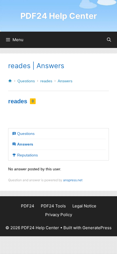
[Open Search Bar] (109, 40)
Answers (65, 81)
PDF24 (27, 205)
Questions (26, 81)
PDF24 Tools (53, 205)
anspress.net (72, 180)
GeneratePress (97, 227)
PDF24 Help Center (58, 16)
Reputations (27, 155)
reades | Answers (36, 66)
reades (46, 81)
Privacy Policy (58, 214)
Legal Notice (84, 205)
